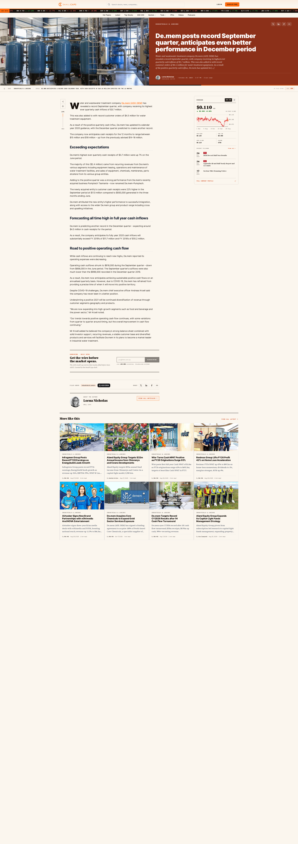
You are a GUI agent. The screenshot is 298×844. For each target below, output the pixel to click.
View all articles (147, 398)
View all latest (229, 419)
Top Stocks (128, 15)
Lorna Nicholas (168, 77)
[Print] (63, 106)
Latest (117, 15)
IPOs (172, 15)
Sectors (151, 15)
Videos (181, 15)
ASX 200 (140, 15)
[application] (216, 122)
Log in (219, 4)
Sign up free (232, 4)
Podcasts (191, 15)
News (9, 88)
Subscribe (152, 360)
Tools (162, 15)
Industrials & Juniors (88, 385)
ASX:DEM (105, 385)
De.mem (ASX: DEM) (132, 103)
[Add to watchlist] (234, 100)
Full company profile (205, 181)
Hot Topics (107, 15)
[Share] (63, 101)
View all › (232, 148)
